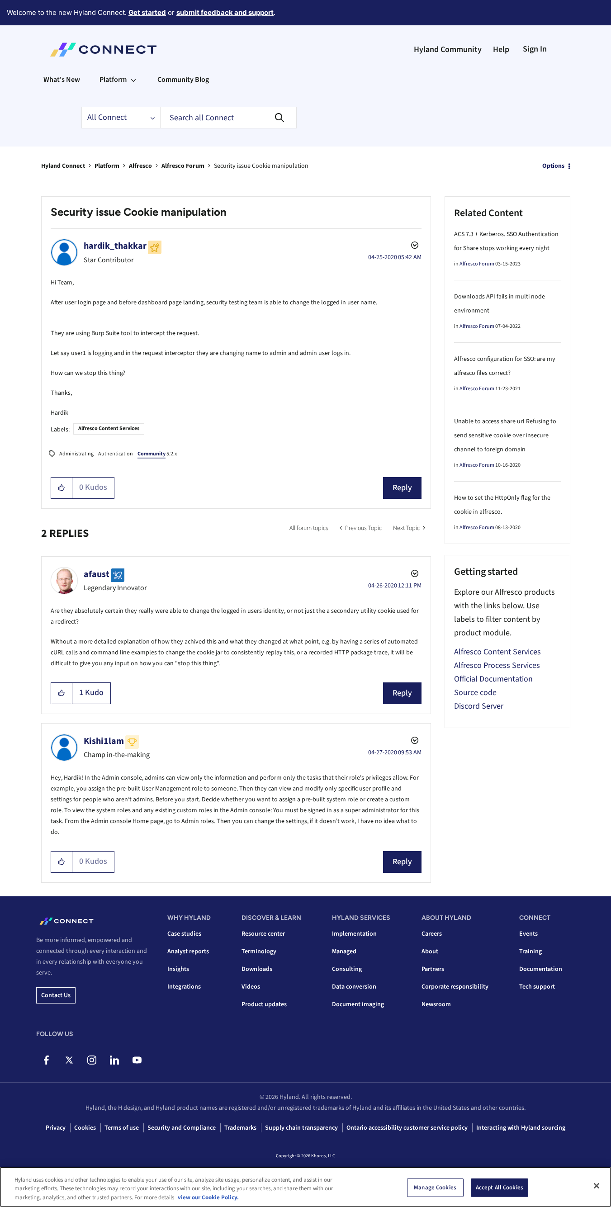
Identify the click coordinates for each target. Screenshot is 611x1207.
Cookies (85, 1127)
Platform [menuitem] (113, 80)
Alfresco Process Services (497, 665)
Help (501, 49)
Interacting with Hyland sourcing (520, 1127)
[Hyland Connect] (103, 50)
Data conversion (354, 986)
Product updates (264, 1004)
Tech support (537, 986)
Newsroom (436, 1004)
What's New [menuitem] (61, 80)
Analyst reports (188, 951)
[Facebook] (46, 1060)
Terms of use (121, 1127)
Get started (147, 12)
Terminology (259, 951)
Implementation (354, 933)
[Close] (596, 1186)
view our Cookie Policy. (208, 1197)
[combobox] (228, 117)
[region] (305, 1187)
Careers (432, 933)
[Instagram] (91, 1060)
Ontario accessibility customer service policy (407, 1127)
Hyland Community (448, 49)
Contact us (56, 995)
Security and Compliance (181, 1127)
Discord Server (478, 706)
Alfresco (140, 165)
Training (530, 951)
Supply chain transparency (301, 1127)
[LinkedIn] (114, 1060)
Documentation (540, 969)
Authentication (115, 454)
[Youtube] (137, 1060)
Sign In (535, 49)
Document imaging (358, 1004)
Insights (178, 969)
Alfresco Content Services (108, 428)
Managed (344, 951)
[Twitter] (69, 1060)
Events (528, 933)
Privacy (56, 1127)
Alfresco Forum (182, 165)
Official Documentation (493, 679)
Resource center (263, 933)
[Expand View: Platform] (133, 79)
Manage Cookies (435, 1187)
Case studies (184, 933)
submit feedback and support (225, 12)
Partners (433, 969)
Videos (251, 986)
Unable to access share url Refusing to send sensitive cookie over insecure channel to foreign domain (505, 435)
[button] (61, 488)
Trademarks (240, 1127)
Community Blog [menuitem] (183, 80)
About (430, 951)
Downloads (257, 969)
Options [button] (553, 165)
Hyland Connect (63, 165)
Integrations (184, 986)
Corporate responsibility (455, 986)
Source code (475, 692)
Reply (402, 487)
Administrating (76, 454)
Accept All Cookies (499, 1187)
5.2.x (157, 454)
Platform (107, 165)
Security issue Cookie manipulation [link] (261, 165)
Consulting (347, 969)
